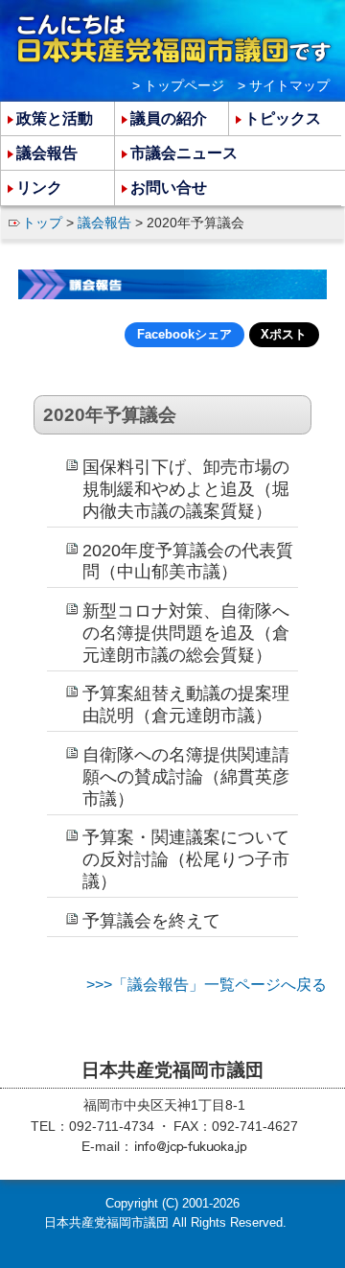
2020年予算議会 (109, 415)
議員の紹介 (168, 118)
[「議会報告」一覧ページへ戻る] (172, 285)
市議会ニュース (184, 153)
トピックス (282, 118)
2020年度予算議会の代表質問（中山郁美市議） (187, 561)
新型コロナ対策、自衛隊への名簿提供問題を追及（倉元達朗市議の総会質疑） (185, 633)
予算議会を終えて (151, 920)
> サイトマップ (284, 85)
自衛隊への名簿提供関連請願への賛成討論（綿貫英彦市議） (185, 777)
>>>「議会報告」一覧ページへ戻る (206, 984)
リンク (39, 187)
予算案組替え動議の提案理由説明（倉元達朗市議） (185, 704)
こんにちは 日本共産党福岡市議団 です (173, 39)
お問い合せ (168, 187)
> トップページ (178, 85)
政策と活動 (54, 118)
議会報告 (104, 222)
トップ (42, 222)
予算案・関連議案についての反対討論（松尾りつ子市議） (185, 859)
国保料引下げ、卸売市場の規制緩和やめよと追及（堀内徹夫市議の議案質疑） (185, 489)
